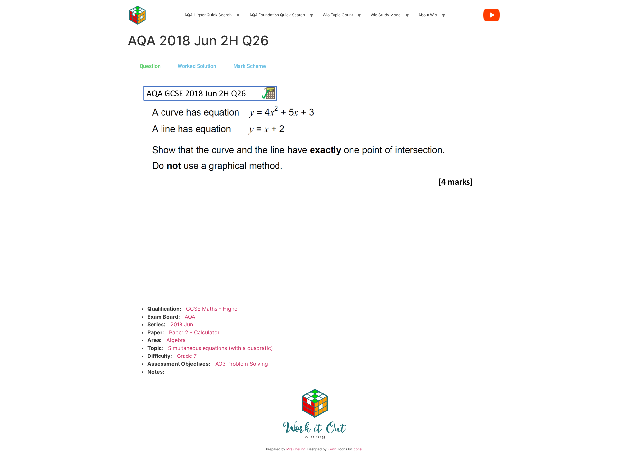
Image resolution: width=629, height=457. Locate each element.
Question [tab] (150, 66)
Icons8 (358, 449)
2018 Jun (181, 324)
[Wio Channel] (491, 15)
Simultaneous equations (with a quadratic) (220, 348)
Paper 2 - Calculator (194, 332)
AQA (190, 316)
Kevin (332, 449)
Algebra (176, 340)
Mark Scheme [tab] (249, 66)
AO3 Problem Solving (241, 363)
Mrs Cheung (295, 449)
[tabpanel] (314, 185)
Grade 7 (187, 356)
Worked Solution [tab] (197, 66)
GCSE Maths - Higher (212, 308)
